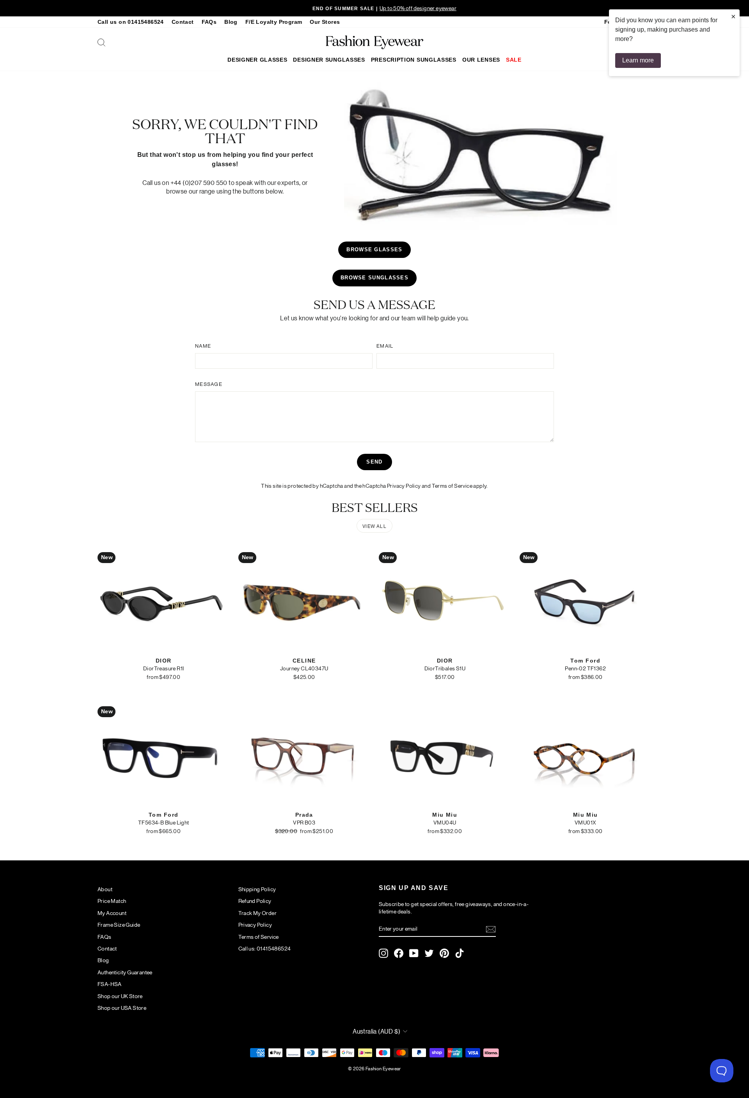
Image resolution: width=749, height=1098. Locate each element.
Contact (183, 22)
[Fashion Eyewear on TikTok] (459, 953)
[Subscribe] (491, 929)
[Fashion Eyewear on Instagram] (383, 953)
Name (203, 345)
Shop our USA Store (122, 1007)
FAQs (209, 22)
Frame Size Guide (119, 924)
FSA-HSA (110, 983)
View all (374, 525)
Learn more (638, 60)
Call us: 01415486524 (264, 948)
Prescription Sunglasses (413, 60)
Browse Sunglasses (374, 278)
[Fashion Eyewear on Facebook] (398, 953)
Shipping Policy (257, 888)
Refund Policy (255, 900)
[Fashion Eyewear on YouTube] (414, 953)
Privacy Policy (404, 485)
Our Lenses (481, 60)
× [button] (733, 16)
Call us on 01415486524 (131, 22)
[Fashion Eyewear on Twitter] (429, 953)
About (105, 888)
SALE (514, 60)
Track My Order (257, 912)
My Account (112, 912)
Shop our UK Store (120, 995)
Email (384, 345)
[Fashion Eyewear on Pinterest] (444, 953)
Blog (231, 22)
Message (208, 383)
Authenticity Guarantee (125, 971)
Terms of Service (452, 485)
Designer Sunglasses (329, 60)
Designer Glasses (257, 60)
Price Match (112, 900)
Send (374, 462)
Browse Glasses (374, 249)
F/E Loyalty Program (273, 22)
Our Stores (325, 22)
